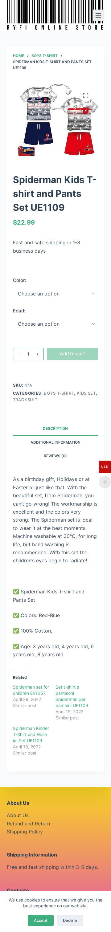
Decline (70, 920)
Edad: (19, 311)
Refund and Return (28, 823)
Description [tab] (55, 428)
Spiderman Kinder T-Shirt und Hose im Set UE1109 (31, 734)
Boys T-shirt (59, 393)
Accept (40, 920)
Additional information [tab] (55, 442)
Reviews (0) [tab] (55, 456)
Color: (19, 280)
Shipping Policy (25, 831)
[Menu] (98, 15)
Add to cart (72, 353)
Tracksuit (25, 399)
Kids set (86, 393)
